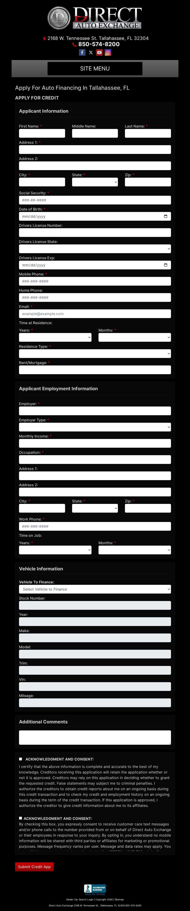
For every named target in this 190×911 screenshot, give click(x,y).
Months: (105, 330)
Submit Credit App (34, 866)
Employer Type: (32, 420)
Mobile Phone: (31, 274)
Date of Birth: (31, 209)
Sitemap (119, 899)
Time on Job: (30, 535)
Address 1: (28, 142)
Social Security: (32, 193)
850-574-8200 (99, 44)
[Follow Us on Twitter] (91, 52)
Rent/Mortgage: (33, 362)
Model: (25, 647)
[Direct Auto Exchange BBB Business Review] (95, 890)
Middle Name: (84, 126)
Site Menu (95, 68)
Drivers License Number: (41, 225)
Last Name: (135, 126)
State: (77, 175)
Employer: (28, 403)
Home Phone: (31, 290)
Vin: (22, 679)
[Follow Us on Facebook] (82, 52)
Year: (23, 614)
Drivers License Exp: (37, 258)
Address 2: (28, 158)
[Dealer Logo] (95, 19)
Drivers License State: (38, 241)
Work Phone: (30, 519)
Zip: (128, 175)
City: (23, 175)
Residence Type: (33, 346)
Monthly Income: (34, 436)
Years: (24, 330)
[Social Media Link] (108, 52)
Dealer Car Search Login (79, 899)
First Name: (29, 126)
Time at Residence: (35, 322)
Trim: (23, 663)
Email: (24, 306)
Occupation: (30, 452)
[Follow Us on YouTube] (99, 52)
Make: (24, 630)
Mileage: (26, 695)
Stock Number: (32, 598)
